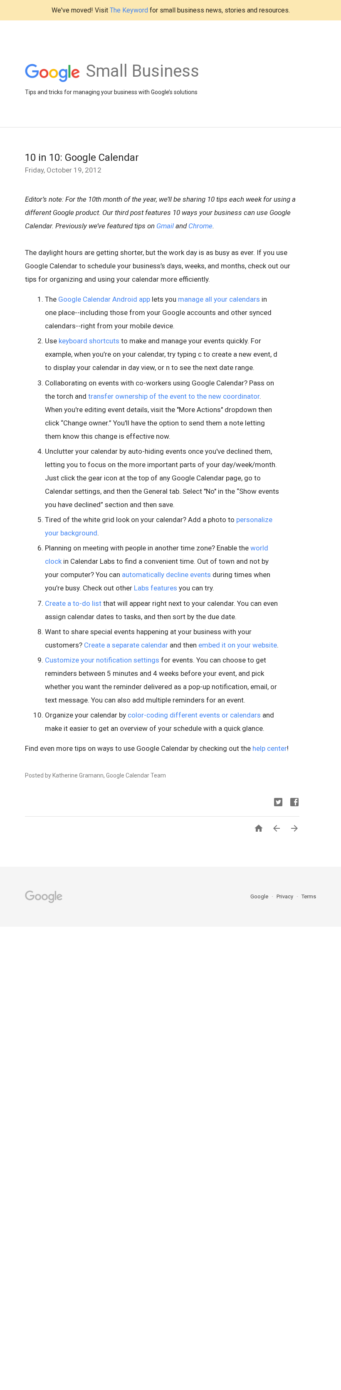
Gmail (165, 226)
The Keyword (129, 10)
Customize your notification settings (102, 660)
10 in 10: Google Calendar (82, 157)
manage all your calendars (219, 299)
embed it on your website (237, 645)
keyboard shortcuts (89, 341)
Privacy (285, 896)
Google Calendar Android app (104, 299)
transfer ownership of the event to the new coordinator (173, 396)
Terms (308, 896)
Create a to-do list (73, 603)
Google (259, 896)
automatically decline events (166, 574)
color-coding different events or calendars (194, 715)
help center (269, 748)
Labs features (155, 588)
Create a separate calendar (126, 645)
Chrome (200, 226)
